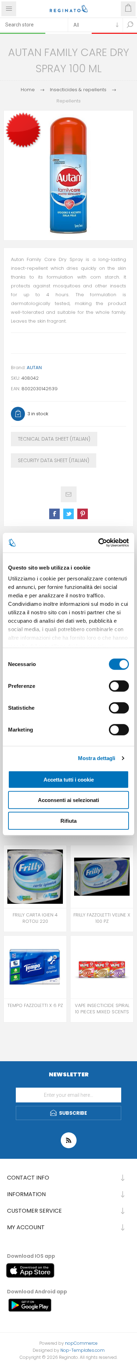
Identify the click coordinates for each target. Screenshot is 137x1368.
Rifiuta (68, 820)
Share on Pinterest (82, 514)
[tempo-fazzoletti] (35, 967)
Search (130, 25)
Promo (24, 107)
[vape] (102, 967)
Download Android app (37, 1291)
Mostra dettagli (97, 758)
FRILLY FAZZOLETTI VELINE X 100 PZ (101, 918)
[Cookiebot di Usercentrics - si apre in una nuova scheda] (98, 542)
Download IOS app (31, 1256)
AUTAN (34, 367)
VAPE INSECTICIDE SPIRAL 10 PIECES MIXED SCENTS (102, 1008)
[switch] (119, 685)
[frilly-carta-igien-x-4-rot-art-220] (35, 876)
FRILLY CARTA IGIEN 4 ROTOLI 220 (35, 918)
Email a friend (69, 494)
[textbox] (34, 25)
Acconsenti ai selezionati (68, 800)
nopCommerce (81, 1343)
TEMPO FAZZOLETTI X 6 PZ (35, 1005)
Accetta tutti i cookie (69, 779)
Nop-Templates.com (82, 1350)
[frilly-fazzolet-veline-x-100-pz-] (102, 876)
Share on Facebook (54, 514)
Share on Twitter (68, 514)
